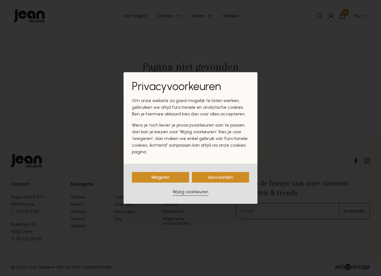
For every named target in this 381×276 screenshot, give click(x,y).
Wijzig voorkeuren (190, 191)
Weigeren (160, 177)
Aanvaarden (220, 177)
